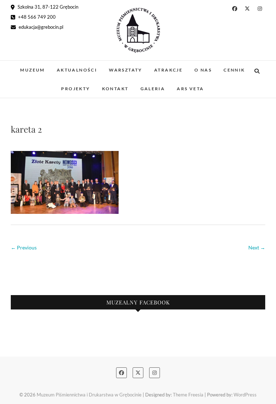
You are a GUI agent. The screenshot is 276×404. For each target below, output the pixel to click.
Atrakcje (168, 70)
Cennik (234, 70)
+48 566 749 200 (36, 17)
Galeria (153, 88)
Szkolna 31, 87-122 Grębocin (47, 7)
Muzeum (32, 70)
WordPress (245, 395)
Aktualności (77, 70)
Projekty (75, 88)
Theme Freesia (188, 395)
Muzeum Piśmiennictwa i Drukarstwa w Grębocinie (89, 395)
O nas (203, 70)
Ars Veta (190, 88)
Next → (256, 247)
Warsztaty (125, 70)
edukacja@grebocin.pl (40, 27)
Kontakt (115, 88)
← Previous (24, 247)
